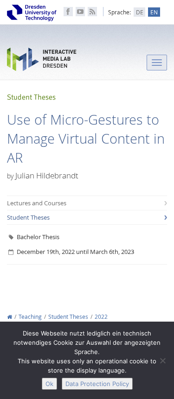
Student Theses (28, 217)
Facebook (68, 11)
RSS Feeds (92, 11)
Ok (49, 383)
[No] (162, 360)
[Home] (9, 316)
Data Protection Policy (97, 383)
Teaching (30, 316)
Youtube (80, 11)
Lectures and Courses (36, 203)
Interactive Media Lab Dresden (42, 61)
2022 (101, 316)
